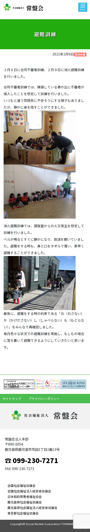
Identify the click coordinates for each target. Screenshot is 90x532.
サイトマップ (11, 398)
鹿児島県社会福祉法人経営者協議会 (32, 507)
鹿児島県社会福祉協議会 (24, 502)
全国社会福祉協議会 (21, 485)
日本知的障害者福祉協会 (24, 496)
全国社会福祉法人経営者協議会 (29, 491)
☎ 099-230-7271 (31, 460)
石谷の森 (80, 54)
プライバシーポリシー (44, 398)
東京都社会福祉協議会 (23, 513)
